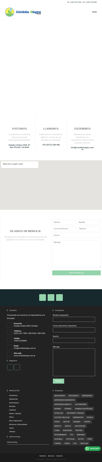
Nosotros (43, 456)
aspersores (87, 396)
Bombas (12, 406)
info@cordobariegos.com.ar (25, 348)
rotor (80, 439)
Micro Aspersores (15, 421)
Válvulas (12, 432)
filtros (90, 417)
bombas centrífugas (83, 409)
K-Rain (56, 430)
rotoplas (70, 439)
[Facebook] (10, 367)
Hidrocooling (12, 442)
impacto (57, 426)
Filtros (11, 417)
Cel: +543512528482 (90, 2)
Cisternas (12, 410)
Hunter (87, 422)
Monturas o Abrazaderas (18, 424)
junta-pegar (80, 426)
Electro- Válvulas (15, 413)
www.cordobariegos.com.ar (24, 356)
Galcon (66, 422)
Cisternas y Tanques (75, 413)
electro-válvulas (61, 417)
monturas (67, 430)
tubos (67, 443)
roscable (58, 439)
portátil (79, 430)
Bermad (57, 409)
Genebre (76, 422)
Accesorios (13, 395)
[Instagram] (17, 367)
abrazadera (59, 396)
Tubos (11, 428)
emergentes (78, 417)
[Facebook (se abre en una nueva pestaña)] (6, 2)
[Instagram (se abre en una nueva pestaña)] (8, 2)
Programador (60, 435)
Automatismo (14, 403)
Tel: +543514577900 (74, 2)
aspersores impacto (62, 404)
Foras (56, 422)
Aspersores (13, 399)
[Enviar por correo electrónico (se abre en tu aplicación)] (11, 2)
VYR (74, 443)
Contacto (59, 456)
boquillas (58, 413)
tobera (57, 443)
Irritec (68, 426)
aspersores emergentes (64, 400)
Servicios (51, 456)
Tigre (89, 439)
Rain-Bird (81, 435)
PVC (71, 435)
